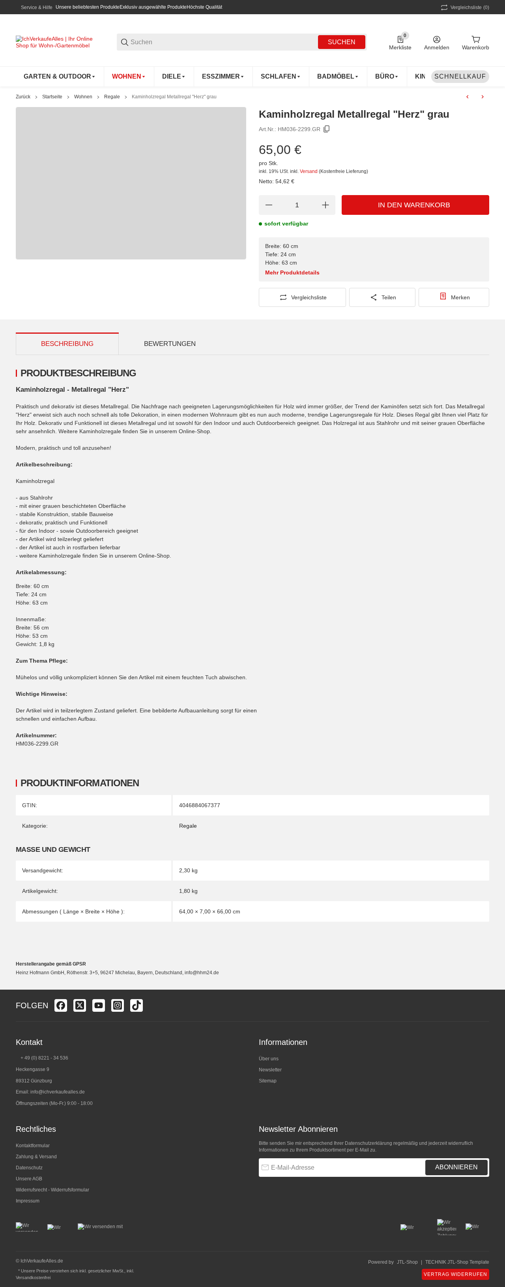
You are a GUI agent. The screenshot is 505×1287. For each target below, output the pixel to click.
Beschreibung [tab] (67, 344)
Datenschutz (29, 1168)
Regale (112, 96)
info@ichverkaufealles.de (57, 1092)
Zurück (23, 96)
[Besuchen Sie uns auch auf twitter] (79, 1005)
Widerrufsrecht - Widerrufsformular (52, 1190)
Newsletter (270, 1070)
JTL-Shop (407, 1262)
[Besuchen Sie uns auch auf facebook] (60, 1005)
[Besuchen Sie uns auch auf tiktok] (136, 1005)
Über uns (269, 1059)
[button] (483, 1005)
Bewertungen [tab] (170, 344)
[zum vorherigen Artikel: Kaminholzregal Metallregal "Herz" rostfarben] (467, 96)
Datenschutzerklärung (368, 1143)
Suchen (341, 42)
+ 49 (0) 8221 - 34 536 (44, 1058)
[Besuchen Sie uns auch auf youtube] (98, 1005)
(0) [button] (470, 7)
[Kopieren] (326, 129)
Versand (309, 171)
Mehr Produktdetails (292, 272)
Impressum (27, 1201)
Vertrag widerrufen (455, 1274)
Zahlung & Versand (36, 1156)
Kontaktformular (33, 1145)
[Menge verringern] (269, 205)
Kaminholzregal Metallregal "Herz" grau (174, 96)
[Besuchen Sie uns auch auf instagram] (117, 1005)
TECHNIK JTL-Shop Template (457, 1262)
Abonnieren (456, 1167)
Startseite (52, 96)
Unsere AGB (29, 1179)
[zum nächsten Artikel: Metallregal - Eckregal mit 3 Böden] (482, 96)
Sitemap (268, 1081)
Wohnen (83, 96)
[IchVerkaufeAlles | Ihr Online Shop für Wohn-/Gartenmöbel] (55, 41)
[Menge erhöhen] (325, 205)
